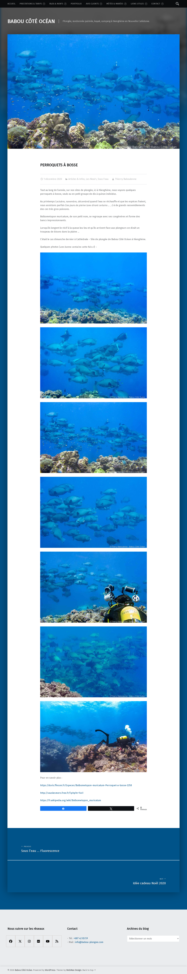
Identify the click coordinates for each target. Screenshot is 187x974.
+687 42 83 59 (81, 938)
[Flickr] (38, 941)
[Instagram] (29, 941)
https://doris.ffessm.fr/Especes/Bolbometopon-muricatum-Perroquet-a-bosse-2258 (86, 785)
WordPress (50, 970)
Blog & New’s (56, 3)
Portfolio (76, 3)
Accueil (11, 3)
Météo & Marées (114, 3)
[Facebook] (10, 941)
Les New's (91, 179)
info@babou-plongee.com (89, 942)
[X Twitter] (20, 941)
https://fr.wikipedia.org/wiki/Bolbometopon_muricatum (70, 800)
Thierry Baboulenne (125, 179)
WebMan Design (73, 970)
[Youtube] (47, 941)
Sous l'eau (103, 179)
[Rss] (57, 941)
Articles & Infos (76, 179)
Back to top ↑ (89, 970)
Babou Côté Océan (23, 970)
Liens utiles (137, 3)
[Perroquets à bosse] (93, 36)
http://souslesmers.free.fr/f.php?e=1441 (61, 793)
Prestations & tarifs (31, 3)
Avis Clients (92, 3)
